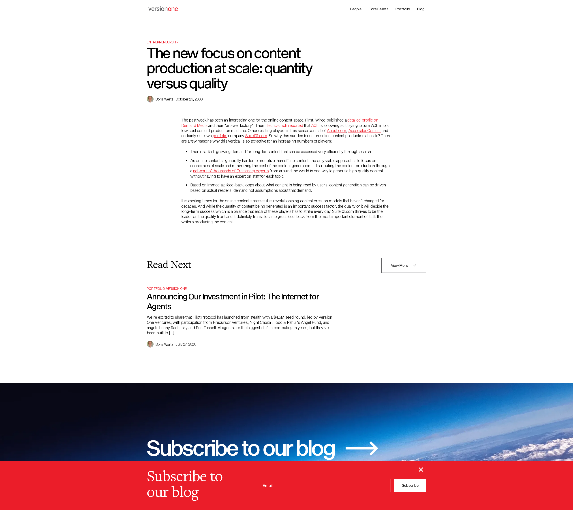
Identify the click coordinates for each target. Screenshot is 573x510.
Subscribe (410, 485)
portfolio (220, 135)
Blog (420, 9)
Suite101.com (256, 135)
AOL (315, 125)
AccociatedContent (364, 130)
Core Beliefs (378, 9)
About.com (336, 130)
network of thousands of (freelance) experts (231, 170)
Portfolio (403, 9)
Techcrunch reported (284, 125)
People (355, 9)
